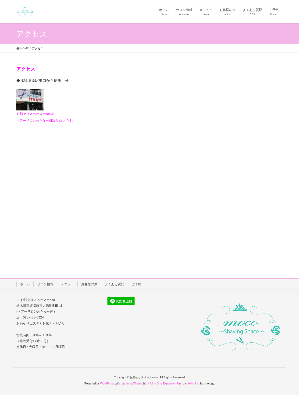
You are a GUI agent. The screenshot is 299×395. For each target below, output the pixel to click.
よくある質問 (114, 284)
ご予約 (136, 284)
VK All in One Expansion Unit (164, 383)
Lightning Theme (131, 383)
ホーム (25, 284)
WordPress (107, 383)
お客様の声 (89, 284)
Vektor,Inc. (193, 383)
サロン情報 (45, 284)
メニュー (67, 284)
